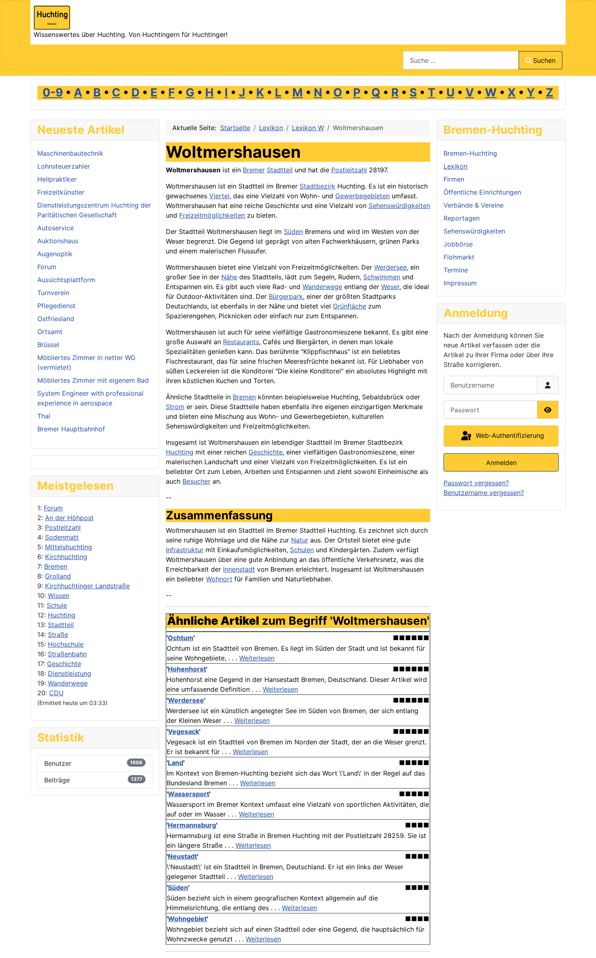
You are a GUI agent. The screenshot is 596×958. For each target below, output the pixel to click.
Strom (175, 407)
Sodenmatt (62, 537)
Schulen (302, 550)
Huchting (61, 615)
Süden (293, 231)
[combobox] (461, 60)
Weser (390, 287)
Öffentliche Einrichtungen (482, 192)
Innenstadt (239, 569)
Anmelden (501, 463)
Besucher (196, 481)
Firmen (454, 179)
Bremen (55, 566)
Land (175, 763)
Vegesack (183, 731)
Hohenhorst (187, 669)
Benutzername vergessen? (484, 493)
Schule (57, 605)
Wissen (58, 596)
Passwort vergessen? (476, 483)
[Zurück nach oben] (582, 943)
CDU (56, 693)
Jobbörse (458, 244)
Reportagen (462, 218)
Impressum (460, 283)
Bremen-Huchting (470, 153)
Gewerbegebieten (362, 196)
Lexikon (455, 166)
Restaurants (241, 342)
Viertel (219, 196)
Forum (53, 508)
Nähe (229, 277)
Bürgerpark (286, 296)
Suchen (544, 60)
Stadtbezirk (317, 186)
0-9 (53, 92)
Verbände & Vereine (474, 205)
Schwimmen (381, 277)
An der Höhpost (69, 518)
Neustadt (182, 856)
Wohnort (219, 579)
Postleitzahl (63, 527)
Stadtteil (61, 625)
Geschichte (64, 664)
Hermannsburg (192, 825)
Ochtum (180, 638)
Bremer (254, 170)
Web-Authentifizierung (509, 435)
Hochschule (66, 644)
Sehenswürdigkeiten (399, 205)
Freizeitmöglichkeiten (212, 215)
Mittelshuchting (68, 547)
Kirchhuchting (66, 557)
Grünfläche (349, 306)
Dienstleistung (69, 673)
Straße (58, 634)
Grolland (58, 576)
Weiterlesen (256, 658)
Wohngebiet (187, 919)
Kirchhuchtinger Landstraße (87, 586)
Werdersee (390, 267)
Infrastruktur (185, 550)
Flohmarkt (459, 257)
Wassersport (188, 794)
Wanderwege (68, 683)
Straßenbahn (67, 654)
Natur (299, 540)
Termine (456, 270)
